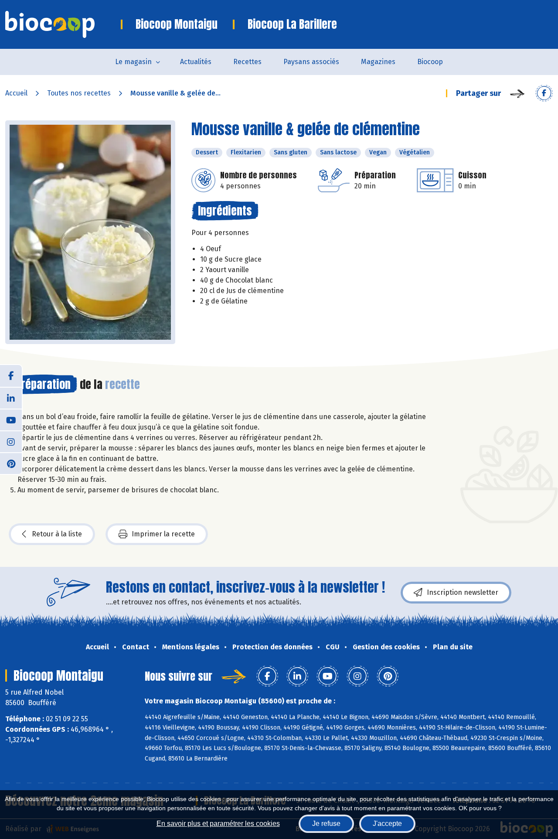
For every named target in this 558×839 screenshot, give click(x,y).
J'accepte (387, 823)
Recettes (247, 62)
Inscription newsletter (462, 592)
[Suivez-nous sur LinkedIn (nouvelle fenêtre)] (11, 398)
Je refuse (326, 823)
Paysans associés (311, 62)
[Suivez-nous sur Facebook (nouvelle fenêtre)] (11, 376)
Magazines (378, 62)
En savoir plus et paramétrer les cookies (218, 823)
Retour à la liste (57, 534)
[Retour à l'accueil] (63, 24)
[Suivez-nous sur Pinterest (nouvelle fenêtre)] (11, 463)
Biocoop (430, 62)
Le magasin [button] (133, 62)
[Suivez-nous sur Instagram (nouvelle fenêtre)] (11, 441)
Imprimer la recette (163, 534)
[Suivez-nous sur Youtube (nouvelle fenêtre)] (11, 419)
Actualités (195, 62)
